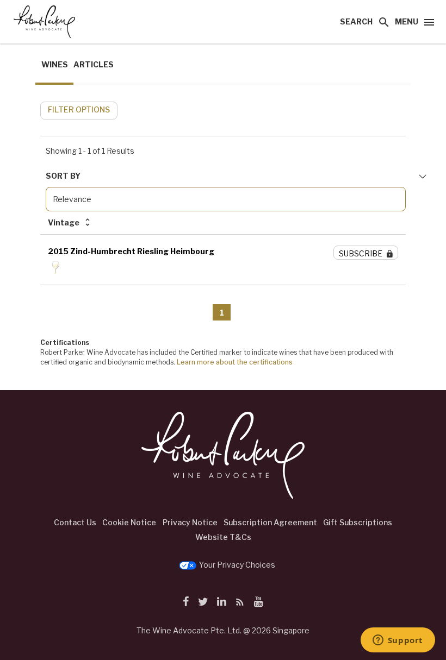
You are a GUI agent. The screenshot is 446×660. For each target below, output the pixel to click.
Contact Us (75, 522)
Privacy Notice (190, 522)
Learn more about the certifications (235, 362)
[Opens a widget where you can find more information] (397, 641)
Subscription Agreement (270, 522)
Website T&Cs (223, 537)
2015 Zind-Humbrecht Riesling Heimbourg (131, 251)
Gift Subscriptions (357, 522)
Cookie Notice (129, 522)
